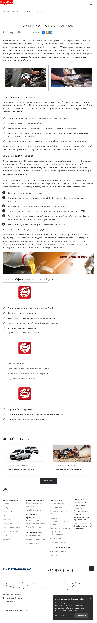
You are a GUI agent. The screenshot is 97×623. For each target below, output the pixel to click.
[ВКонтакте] (43, 32)
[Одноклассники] (47, 32)
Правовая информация (12, 594)
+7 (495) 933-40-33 (61, 570)
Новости (26, 11)
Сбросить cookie (9, 602)
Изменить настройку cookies (13, 598)
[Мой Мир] (50, 32)
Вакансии (39, 11)
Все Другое (48, 480)
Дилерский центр (10, 11)
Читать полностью (61, 615)
